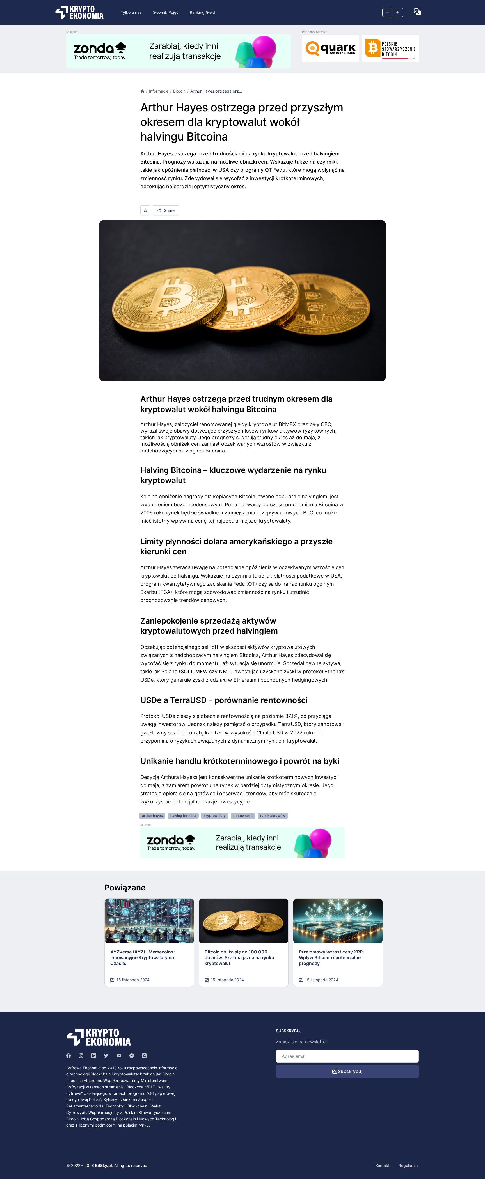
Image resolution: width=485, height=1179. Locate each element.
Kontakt (383, 1165)
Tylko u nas (131, 12)
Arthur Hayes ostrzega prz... (216, 91)
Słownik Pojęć (166, 12)
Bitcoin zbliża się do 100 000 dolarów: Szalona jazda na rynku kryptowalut (239, 957)
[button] (417, 11)
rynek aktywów (272, 815)
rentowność (243, 815)
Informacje (158, 91)
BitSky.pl (103, 1165)
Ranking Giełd (202, 12)
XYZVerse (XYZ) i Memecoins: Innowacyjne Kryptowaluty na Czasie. (142, 957)
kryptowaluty (215, 815)
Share (169, 210)
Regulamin (408, 1165)
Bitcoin (179, 91)
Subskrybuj (349, 1071)
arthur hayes (152, 815)
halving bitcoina (183, 815)
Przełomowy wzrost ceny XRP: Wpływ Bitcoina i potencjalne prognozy (331, 957)
